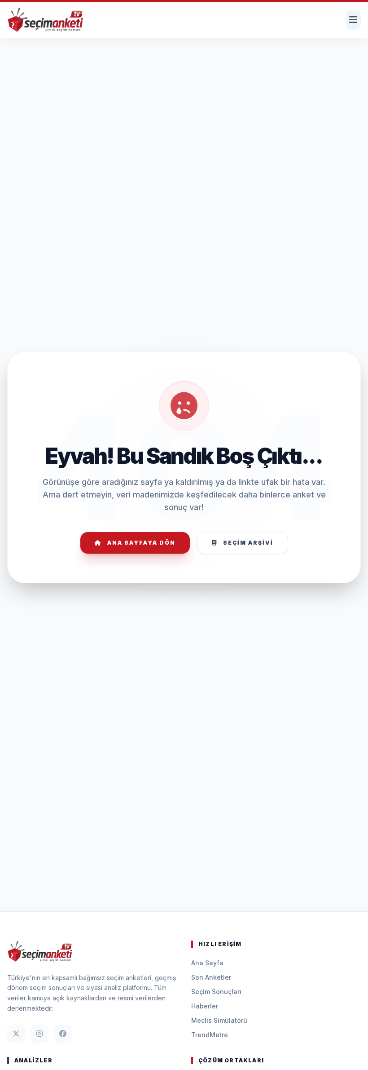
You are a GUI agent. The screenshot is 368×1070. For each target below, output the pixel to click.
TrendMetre (209, 1035)
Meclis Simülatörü (219, 1020)
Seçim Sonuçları (216, 991)
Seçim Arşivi (248, 542)
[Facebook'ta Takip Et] (63, 1034)
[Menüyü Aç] (353, 20)
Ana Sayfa (207, 963)
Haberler (204, 1006)
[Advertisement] (184, 65)
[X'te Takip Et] (16, 1034)
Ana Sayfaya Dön (141, 542)
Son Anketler (211, 977)
